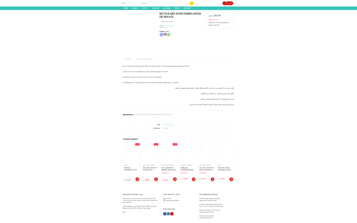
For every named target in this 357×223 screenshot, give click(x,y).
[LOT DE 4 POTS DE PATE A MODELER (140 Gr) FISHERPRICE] (206, 154)
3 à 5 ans (165, 124)
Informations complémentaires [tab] (144, 59)
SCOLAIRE (167, 8)
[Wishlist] (219, 3)
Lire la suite (175, 179)
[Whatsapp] (168, 34)
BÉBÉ (126, 8)
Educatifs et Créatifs (169, 25)
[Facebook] (161, 34)
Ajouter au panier (137, 179)
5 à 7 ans (170, 124)
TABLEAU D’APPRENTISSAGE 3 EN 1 (187, 170)
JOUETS (145, 8)
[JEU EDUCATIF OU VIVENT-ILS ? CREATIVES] (150, 154)
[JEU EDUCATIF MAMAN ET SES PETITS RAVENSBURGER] (225, 154)
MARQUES (187, 8)
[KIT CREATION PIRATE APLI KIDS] (169, 154)
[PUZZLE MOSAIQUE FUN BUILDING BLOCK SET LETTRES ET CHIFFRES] (131, 154)
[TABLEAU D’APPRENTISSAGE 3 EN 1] (187, 154)
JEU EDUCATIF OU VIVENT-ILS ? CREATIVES (150, 170)
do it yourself (165, 27)
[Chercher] (192, 3)
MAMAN (135, 8)
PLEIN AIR (155, 8)
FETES (177, 8)
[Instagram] (165, 34)
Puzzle (126, 165)
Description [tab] (128, 59)
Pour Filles (166, 128)
